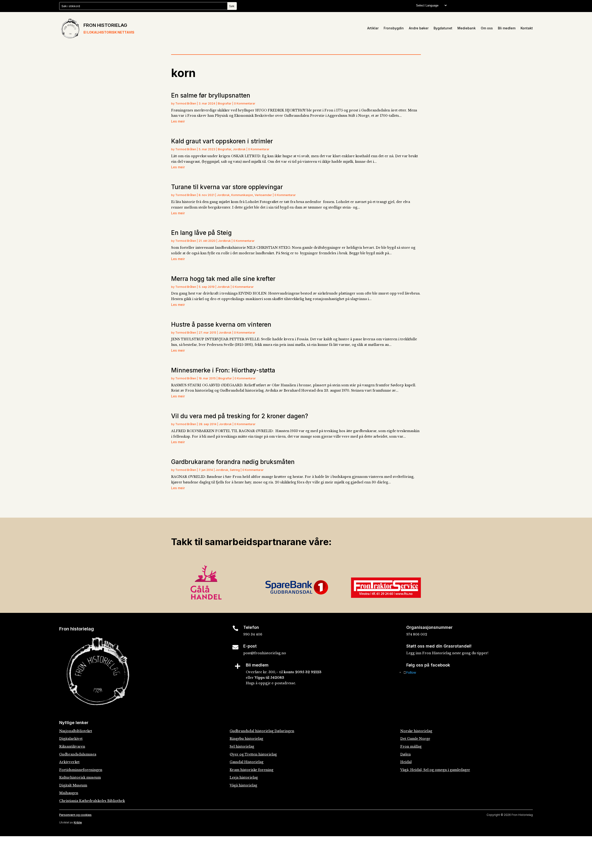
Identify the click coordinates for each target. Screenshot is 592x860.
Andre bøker (419, 28)
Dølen (405, 754)
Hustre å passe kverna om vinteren (221, 324)
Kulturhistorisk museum (80, 777)
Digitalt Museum (73, 785)
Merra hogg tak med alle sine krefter (223, 278)
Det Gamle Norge (415, 739)
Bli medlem (506, 28)
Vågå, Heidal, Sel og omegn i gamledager (435, 770)
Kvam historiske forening (251, 770)
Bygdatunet (443, 28)
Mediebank (466, 28)
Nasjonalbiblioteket (75, 731)
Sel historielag (242, 746)
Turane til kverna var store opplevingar (227, 186)
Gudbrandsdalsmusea (77, 754)
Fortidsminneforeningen (80, 770)
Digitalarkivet (71, 739)
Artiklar (373, 28)
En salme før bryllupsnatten (210, 95)
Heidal (406, 762)
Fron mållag (411, 746)
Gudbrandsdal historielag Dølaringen (262, 731)
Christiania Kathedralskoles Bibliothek (92, 801)
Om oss (487, 28)
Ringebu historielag (246, 739)
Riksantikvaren (72, 746)
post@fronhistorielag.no (264, 653)
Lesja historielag (244, 777)
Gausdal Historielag (246, 762)
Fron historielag (105, 25)
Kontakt (527, 28)
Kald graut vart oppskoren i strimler (222, 141)
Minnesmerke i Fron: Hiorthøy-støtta (223, 370)
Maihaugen (68, 793)
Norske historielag (416, 731)
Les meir (178, 121)
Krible (78, 822)
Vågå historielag (243, 785)
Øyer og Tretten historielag (253, 754)
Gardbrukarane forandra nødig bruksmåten (233, 461)
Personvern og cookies (75, 815)
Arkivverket (69, 762)
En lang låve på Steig (201, 232)
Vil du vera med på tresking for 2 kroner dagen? (239, 416)
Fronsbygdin (394, 28)
